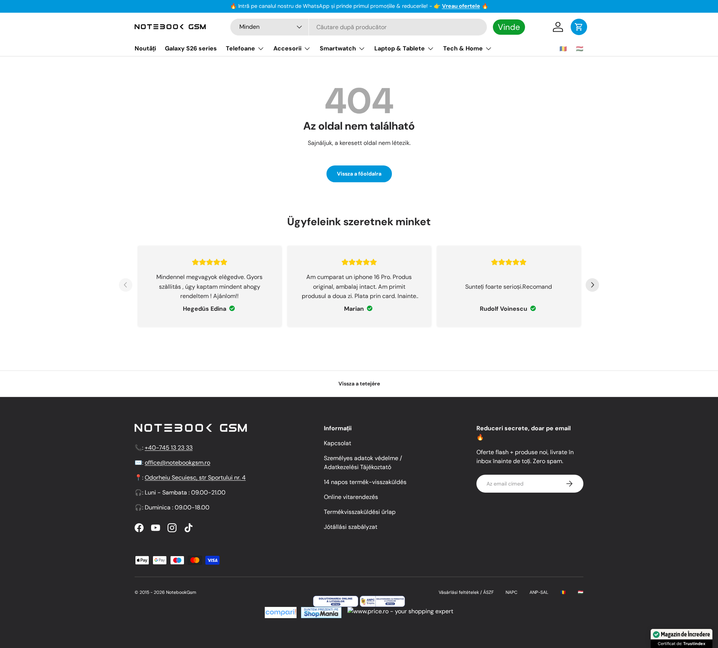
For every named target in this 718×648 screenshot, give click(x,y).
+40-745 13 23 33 (169, 448)
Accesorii (287, 48)
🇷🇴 (563, 49)
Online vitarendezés (351, 497)
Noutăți (145, 48)
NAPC (512, 592)
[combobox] (358, 27)
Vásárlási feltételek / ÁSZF (466, 592)
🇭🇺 (579, 49)
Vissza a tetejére (359, 383)
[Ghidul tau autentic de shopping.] (281, 611)
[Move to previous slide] (126, 286)
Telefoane (240, 48)
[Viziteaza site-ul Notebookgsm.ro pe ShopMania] (320, 611)
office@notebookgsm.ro (177, 462)
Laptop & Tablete (399, 48)
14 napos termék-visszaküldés (365, 482)
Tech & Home (463, 48)
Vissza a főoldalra (359, 173)
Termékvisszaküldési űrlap (360, 512)
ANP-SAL (539, 592)
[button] (579, 27)
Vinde (509, 27)
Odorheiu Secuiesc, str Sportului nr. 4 (195, 477)
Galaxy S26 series (191, 48)
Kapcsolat (337, 443)
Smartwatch (338, 48)
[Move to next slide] (592, 286)
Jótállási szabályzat (350, 527)
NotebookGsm (181, 592)
